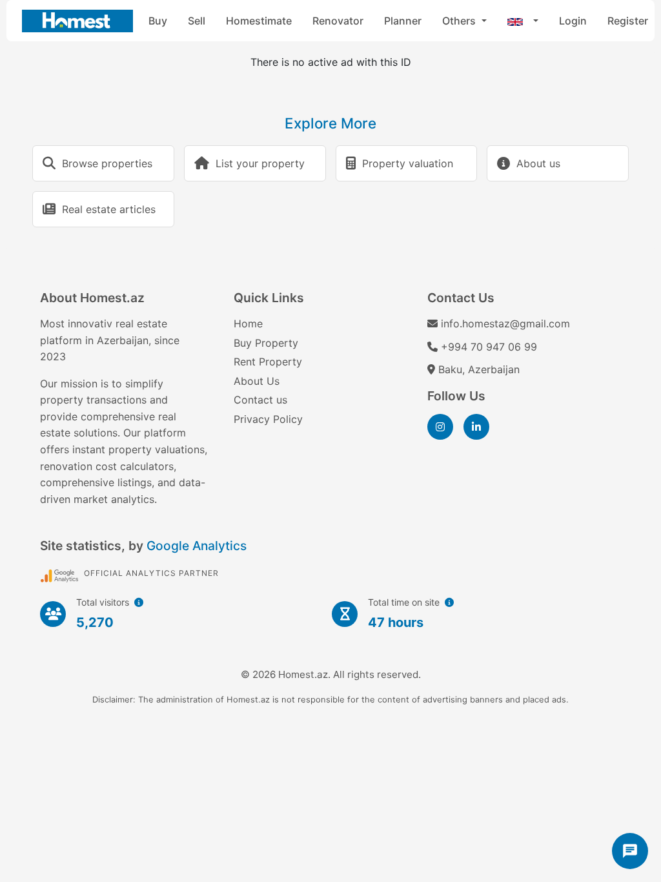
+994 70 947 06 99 (489, 346)
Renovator (337, 20)
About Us (257, 380)
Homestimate (259, 20)
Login (573, 20)
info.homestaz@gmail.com (505, 323)
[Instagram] (440, 427)
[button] (523, 20)
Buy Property (266, 342)
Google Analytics (197, 545)
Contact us (260, 399)
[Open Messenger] (630, 851)
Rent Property (268, 361)
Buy (157, 20)
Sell (196, 20)
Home (248, 323)
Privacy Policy (268, 419)
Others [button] (460, 20)
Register (627, 20)
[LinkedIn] (476, 427)
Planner (403, 20)
